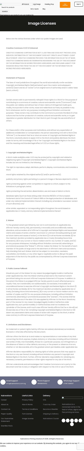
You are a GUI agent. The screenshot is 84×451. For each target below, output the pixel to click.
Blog (44, 9)
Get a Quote (34, 9)
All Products (25, 4)
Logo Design (36, 4)
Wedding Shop (49, 4)
